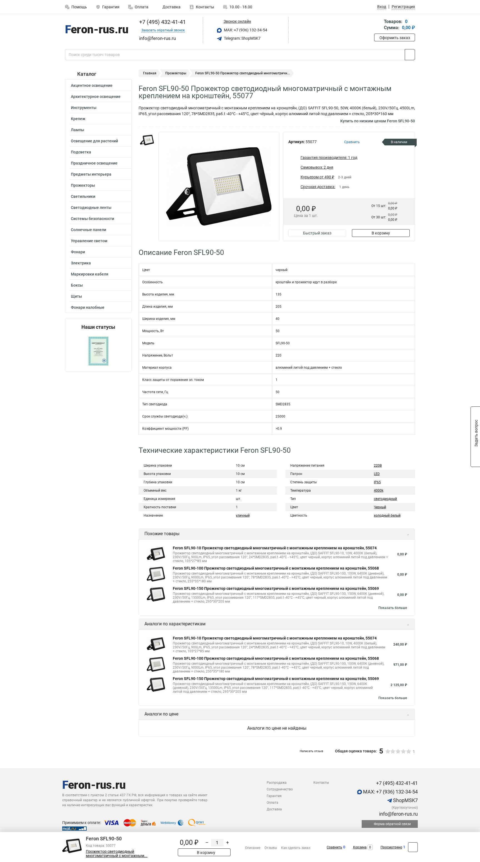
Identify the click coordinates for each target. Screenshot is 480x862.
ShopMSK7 (405, 800)
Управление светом (89, 241)
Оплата (141, 7)
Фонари (78, 252)
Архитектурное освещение (96, 96)
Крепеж (78, 119)
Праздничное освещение (94, 163)
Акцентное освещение (91, 85)
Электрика (81, 263)
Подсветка (81, 152)
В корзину (381, 233)
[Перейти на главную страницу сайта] (96, 30)
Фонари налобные (87, 307)
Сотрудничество (280, 789)
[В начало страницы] (413, 847)
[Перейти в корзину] (378, 25)
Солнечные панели (88, 229)
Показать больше (392, 608)
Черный (380, 507)
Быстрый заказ (317, 233)
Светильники (83, 196)
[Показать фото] (147, 140)
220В (378, 465)
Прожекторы (83, 185)
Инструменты (83, 107)
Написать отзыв (311, 751)
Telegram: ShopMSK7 (242, 38)
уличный (243, 515)
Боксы (77, 285)
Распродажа (277, 783)
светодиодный (385, 499)
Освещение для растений (94, 141)
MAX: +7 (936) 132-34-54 (245, 30)
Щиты (76, 296)
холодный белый (387, 515)
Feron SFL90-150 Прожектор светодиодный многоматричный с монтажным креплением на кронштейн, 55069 (276, 588)
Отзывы (270, 848)
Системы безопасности (92, 218)
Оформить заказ (394, 38)
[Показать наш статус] (98, 350)
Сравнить (334, 847)
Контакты (205, 7)
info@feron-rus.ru (398, 814)
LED (377, 474)
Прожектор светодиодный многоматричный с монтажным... (117, 854)
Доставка (171, 7)
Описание (252, 848)
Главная (149, 73)
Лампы (77, 130)
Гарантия (110, 7)
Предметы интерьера (91, 174)
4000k (378, 490)
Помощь (79, 7)
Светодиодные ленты (91, 207)
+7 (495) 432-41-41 (162, 22)
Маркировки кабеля (89, 274)
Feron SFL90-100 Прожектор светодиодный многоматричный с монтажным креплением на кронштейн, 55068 (276, 568)
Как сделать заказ (295, 848)
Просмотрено (391, 847)
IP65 (377, 482)
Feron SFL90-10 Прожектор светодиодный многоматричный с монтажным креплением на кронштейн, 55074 (275, 548)
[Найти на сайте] (410, 54)
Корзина (360, 847)
